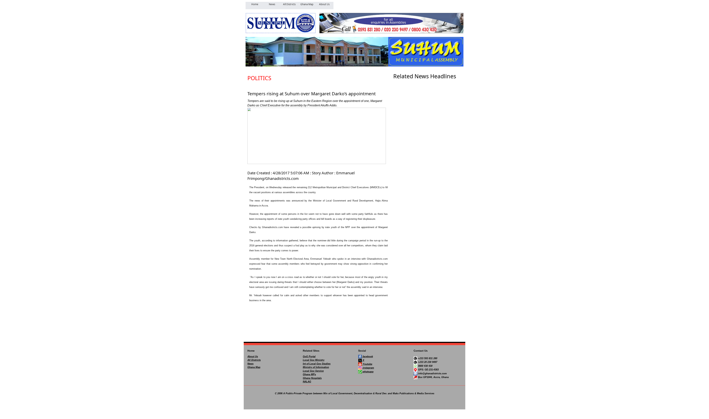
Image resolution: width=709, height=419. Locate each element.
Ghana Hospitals (312, 378)
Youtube (367, 364)
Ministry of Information (316, 367)
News (250, 363)
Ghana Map (253, 367)
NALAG (307, 381)
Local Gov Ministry (313, 360)
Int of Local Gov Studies (316, 363)
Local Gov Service (313, 371)
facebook (367, 356)
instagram (368, 367)
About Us (252, 356)
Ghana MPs (309, 374)
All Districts (254, 360)
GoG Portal (309, 356)
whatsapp (368, 371)
